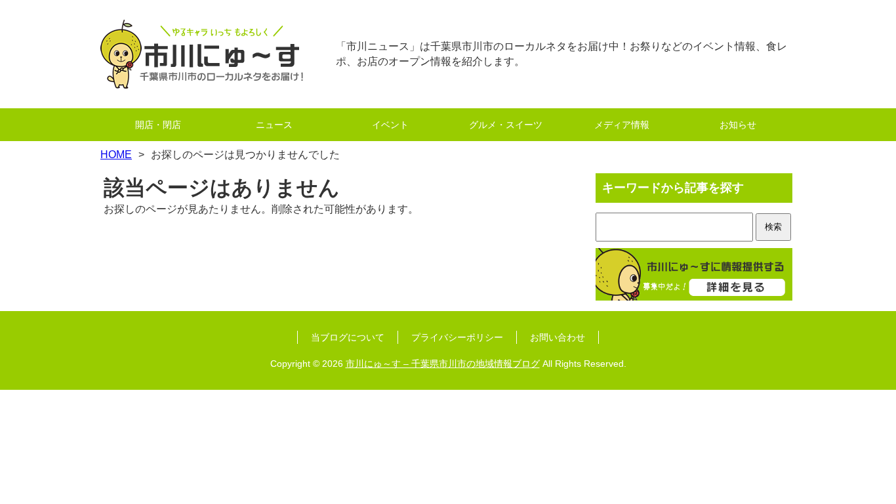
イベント (390, 124)
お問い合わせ (557, 337)
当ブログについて (347, 337)
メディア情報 (621, 124)
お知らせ (738, 124)
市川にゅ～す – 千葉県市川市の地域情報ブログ (443, 363)
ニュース (274, 124)
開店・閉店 (158, 124)
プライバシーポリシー (457, 337)
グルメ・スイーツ (505, 124)
